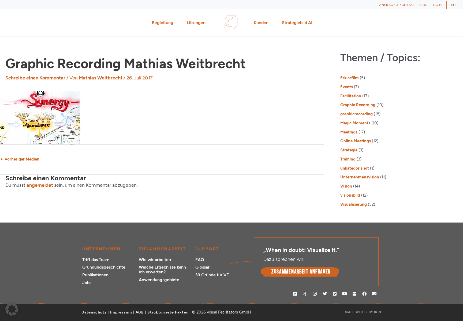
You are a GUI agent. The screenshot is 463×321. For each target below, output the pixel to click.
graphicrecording (356, 114)
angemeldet (40, 185)
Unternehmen (101, 248)
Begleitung (162, 22)
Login (436, 5)
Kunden (261, 22)
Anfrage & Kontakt (397, 5)
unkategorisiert (354, 168)
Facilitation (350, 96)
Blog (423, 5)
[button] (12, 309)
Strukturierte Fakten (168, 312)
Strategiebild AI (297, 22)
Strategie (348, 150)
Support (207, 248)
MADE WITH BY (363, 312)
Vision (346, 186)
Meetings (348, 132)
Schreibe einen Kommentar (35, 78)
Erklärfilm (349, 77)
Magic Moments (355, 123)
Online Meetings (355, 141)
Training (348, 159)
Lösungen (196, 22)
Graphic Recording (357, 104)
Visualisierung (353, 204)
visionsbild (350, 195)
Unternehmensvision (359, 177)
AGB (140, 312)
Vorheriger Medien (20, 159)
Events (346, 87)
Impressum (121, 312)
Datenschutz (94, 312)
